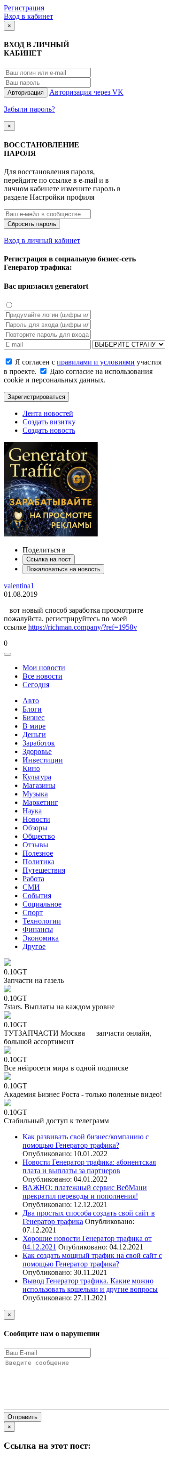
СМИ (31, 887)
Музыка (35, 794)
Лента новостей (48, 413)
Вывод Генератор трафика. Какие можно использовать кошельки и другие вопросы (90, 1285)
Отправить (23, 1416)
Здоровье (37, 751)
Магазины (39, 785)
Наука (32, 811)
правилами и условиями (96, 362)
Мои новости (44, 668)
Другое (34, 946)
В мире (34, 726)
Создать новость (49, 430)
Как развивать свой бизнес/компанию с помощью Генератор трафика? (86, 1141)
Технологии (42, 921)
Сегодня (36, 685)
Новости (36, 819)
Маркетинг (40, 802)
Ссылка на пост (48, 559)
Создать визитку (49, 422)
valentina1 (19, 586)
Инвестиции (43, 760)
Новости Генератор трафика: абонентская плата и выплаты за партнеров (89, 1166)
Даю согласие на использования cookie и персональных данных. (78, 375)
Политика (38, 862)
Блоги (32, 709)
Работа (33, 879)
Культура (37, 777)
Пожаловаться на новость (63, 569)
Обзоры (35, 828)
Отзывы (35, 845)
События (37, 896)
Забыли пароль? (29, 109)
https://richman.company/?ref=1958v (82, 627)
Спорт (33, 912)
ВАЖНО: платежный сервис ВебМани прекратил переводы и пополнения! (85, 1192)
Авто (31, 701)
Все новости (42, 676)
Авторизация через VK (86, 92)
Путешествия (44, 870)
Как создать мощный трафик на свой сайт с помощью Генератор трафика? (92, 1259)
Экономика (41, 938)
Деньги (34, 734)
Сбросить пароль (32, 223)
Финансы (38, 929)
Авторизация (26, 92)
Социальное (42, 904)
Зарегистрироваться (36, 396)
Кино (31, 768)
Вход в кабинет (28, 16)
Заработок (39, 743)
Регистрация (24, 8)
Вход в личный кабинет (42, 240)
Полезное (38, 853)
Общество (39, 836)
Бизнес (34, 718)
